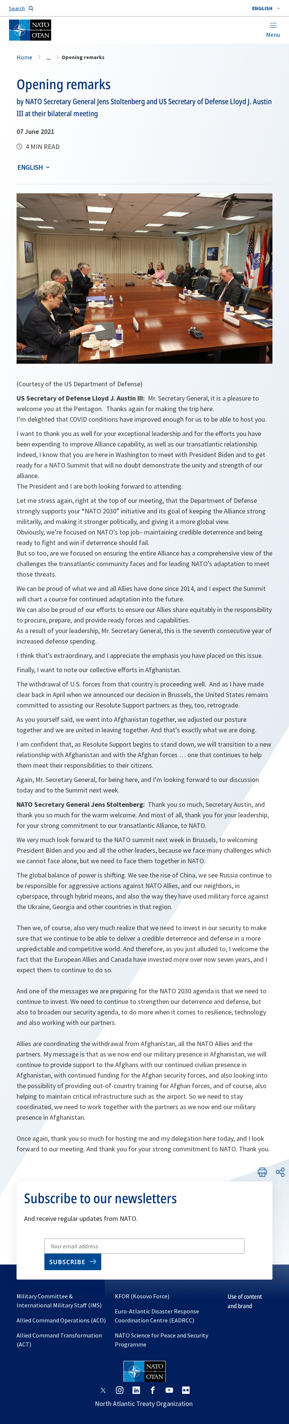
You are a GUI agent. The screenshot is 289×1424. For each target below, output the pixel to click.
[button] (266, 8)
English (30, 167)
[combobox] (266, 8)
